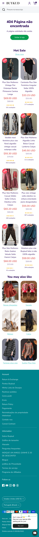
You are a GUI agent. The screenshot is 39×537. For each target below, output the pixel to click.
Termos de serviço (9, 468)
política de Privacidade (11, 464)
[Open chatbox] (34, 533)
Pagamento (7, 408)
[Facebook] (3, 485)
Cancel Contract (8, 424)
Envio (4, 400)
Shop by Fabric (6, 525)
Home (4, 528)
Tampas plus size (10, 363)
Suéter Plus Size (29, 363)
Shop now (19, 54)
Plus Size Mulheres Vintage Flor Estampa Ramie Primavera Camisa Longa (10, 88)
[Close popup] (29, 515)
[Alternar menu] (3, 3)
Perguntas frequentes (11, 448)
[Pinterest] (14, 485)
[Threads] (17, 485)
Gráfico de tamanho (10, 440)
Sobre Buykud (8, 436)
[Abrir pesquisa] (3, 9)
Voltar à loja (19, 37)
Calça (28, 334)
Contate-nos (7, 419)
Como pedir (7, 396)
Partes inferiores (7, 522)
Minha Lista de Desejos (12, 387)
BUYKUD (21, 531)
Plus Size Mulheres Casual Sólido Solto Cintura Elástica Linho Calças (10, 199)
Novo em (5, 519)
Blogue (5, 460)
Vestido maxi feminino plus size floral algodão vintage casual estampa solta (10, 143)
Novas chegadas (10, 305)
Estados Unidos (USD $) (13, 499)
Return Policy (7, 404)
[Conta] (29, 2)
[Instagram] (10, 485)
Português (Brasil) (10, 505)
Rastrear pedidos (9, 392)
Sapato (29, 305)
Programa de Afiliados (11, 472)
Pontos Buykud (8, 383)
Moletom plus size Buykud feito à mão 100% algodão (29, 251)
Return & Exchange (10, 379)
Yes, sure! (20, 526)
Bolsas (10, 334)
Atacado (5, 444)
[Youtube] (7, 485)
